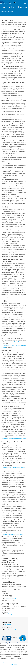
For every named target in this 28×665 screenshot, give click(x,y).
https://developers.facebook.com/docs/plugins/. (13, 467)
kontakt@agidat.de (10, 614)
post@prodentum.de (11, 598)
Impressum (14, 664)
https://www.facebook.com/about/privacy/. (12, 534)
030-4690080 (7, 624)
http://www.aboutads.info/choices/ (13, 342)
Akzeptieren (4, 662)
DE (16, 2)
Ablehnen (11, 662)
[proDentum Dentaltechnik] (6, 3)
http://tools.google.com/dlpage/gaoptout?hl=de (13, 438)
